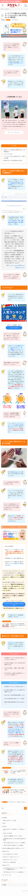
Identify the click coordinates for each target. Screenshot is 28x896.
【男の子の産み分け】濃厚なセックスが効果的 (13, 845)
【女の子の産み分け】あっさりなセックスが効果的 (14, 842)
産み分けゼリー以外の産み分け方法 (13, 160)
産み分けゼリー (17, 472)
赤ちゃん (23, 802)
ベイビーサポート (12, 802)
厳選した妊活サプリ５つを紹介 (9, 820)
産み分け (8, 19)
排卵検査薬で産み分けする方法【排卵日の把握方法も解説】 (14, 839)
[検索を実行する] (25, 808)
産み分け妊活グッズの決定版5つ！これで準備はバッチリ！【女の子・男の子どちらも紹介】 (18, 791)
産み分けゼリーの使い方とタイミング (11, 856)
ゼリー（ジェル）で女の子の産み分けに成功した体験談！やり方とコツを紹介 (18, 772)
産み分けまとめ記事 (7, 833)
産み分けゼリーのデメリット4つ (10, 859)
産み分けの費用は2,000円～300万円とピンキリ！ (14, 848)
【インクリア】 (14, 327)
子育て (4, 823)
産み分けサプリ (6, 865)
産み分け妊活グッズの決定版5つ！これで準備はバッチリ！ (14, 830)
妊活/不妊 (5, 817)
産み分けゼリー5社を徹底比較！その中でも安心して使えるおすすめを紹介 (18, 625)
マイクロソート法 (7, 875)
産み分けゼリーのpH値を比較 (9, 862)
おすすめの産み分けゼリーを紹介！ (10, 854)
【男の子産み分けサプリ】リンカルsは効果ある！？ (14, 872)
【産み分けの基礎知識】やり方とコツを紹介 (12, 836)
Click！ (24, 1)
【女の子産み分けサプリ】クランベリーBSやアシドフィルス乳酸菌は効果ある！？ (14, 869)
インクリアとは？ (8, 154)
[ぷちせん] (14, 5)
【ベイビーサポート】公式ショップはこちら (14, 604)
